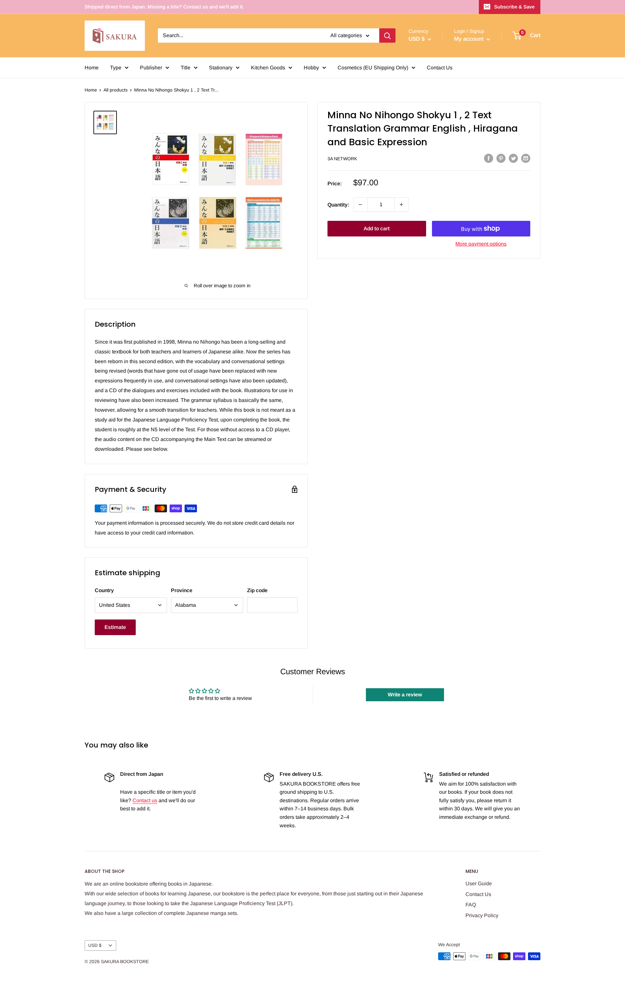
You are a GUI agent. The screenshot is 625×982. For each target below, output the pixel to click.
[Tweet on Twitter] (513, 158)
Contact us (144, 800)
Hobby (311, 67)
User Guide (478, 883)
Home (92, 67)
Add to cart (377, 228)
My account (469, 39)
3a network (342, 158)
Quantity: (338, 204)
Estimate (115, 627)
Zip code (257, 590)
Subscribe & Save (514, 6)
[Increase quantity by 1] (401, 204)
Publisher (151, 67)
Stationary (220, 67)
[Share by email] (525, 158)
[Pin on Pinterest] (501, 158)
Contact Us (439, 67)
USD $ (95, 945)
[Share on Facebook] (488, 158)
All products (116, 90)
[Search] (387, 35)
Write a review (405, 694)
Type (115, 67)
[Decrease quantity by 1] (360, 204)
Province (181, 590)
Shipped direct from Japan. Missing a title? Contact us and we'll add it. (164, 6)
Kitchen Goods (268, 67)
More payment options (481, 244)
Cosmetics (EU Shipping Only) (373, 67)
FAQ (470, 904)
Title (185, 67)
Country (104, 590)
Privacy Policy (481, 915)
